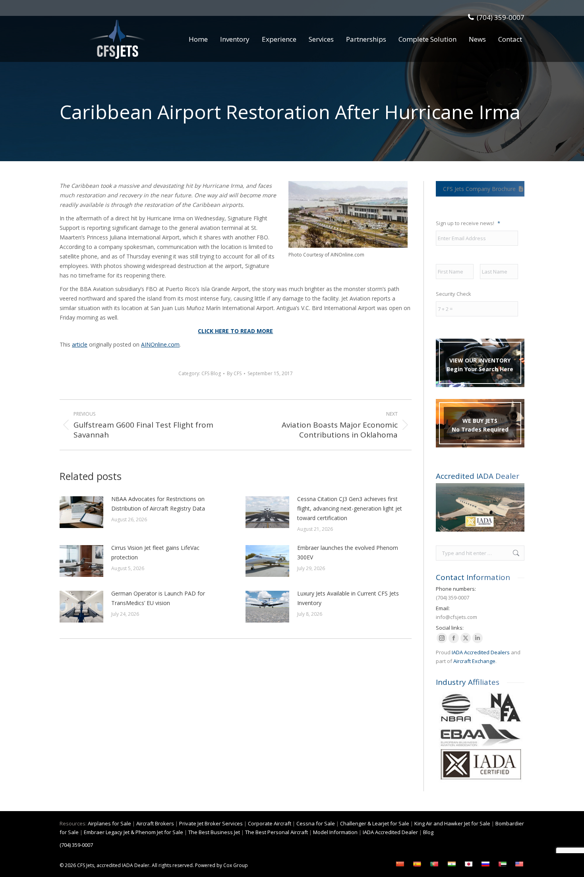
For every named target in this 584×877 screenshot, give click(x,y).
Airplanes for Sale (109, 823)
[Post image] (81, 512)
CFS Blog (211, 373)
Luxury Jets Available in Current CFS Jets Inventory (348, 598)
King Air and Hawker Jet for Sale (452, 823)
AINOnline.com (160, 344)
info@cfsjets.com (456, 617)
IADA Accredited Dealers (481, 652)
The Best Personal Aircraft (276, 832)
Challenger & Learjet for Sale (374, 823)
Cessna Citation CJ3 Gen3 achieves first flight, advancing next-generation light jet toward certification (349, 508)
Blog (428, 832)
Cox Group (235, 865)
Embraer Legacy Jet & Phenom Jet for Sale (133, 832)
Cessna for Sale (315, 823)
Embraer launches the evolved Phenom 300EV (347, 552)
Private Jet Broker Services (211, 823)
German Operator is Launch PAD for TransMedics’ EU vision (158, 598)
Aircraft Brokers (155, 823)
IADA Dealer (135, 865)
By (234, 373)
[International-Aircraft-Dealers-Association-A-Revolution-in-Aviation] (480, 507)
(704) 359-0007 (500, 17)
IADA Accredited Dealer (390, 832)
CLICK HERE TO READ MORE (235, 331)
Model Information (335, 832)
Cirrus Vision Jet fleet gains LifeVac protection (155, 552)
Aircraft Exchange (474, 661)
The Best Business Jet (214, 832)
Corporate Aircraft (269, 823)
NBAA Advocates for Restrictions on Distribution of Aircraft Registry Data (158, 503)
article (79, 344)
